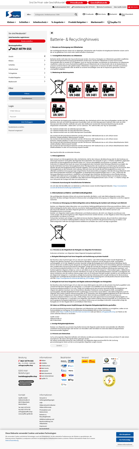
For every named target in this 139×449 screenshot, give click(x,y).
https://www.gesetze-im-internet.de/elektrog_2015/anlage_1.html (77, 278)
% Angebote (57, 22)
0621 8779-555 (26, 361)
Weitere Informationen (125, 444)
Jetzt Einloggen (27, 122)
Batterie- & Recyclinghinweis (45, 416)
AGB (41, 403)
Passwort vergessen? (16, 130)
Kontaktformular (25, 384)
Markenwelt (97, 22)
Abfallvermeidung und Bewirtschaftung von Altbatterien (47, 421)
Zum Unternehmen (47, 376)
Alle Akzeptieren (124, 434)
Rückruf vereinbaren (105, 7)
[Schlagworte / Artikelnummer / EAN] (76, 15)
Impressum (43, 426)
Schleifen (23, 22)
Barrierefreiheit (44, 429)
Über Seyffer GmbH (120, 7)
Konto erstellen (27, 41)
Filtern (26, 94)
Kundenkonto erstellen (16, 127)
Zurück (59, 345)
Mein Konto (102, 14)
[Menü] (118, 358)
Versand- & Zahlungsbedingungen (47, 399)
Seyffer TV (115, 22)
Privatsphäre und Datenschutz (45, 411)
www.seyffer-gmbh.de (25, 414)
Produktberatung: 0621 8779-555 (84, 7)
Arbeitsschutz (39, 22)
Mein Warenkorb (46, 373)
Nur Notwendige (124, 440)
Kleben (10, 22)
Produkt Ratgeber (77, 22)
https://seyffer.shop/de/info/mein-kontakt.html (75, 312)
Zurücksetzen (27, 98)
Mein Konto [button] (134, 7)
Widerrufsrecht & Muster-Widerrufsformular (48, 406)
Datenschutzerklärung (11, 440)
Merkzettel (113, 14)
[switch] (115, 363)
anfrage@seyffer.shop (108, 312)
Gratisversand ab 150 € (62, 7)
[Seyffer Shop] (13, 14)
